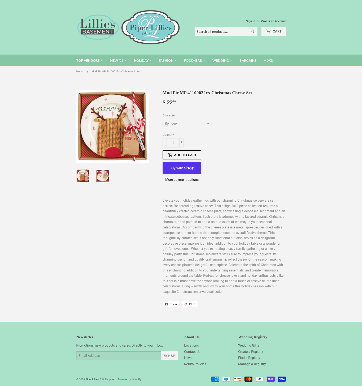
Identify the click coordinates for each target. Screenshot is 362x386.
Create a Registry (250, 352)
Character (169, 115)
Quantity (168, 134)
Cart (277, 31)
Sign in (250, 21)
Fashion (166, 60)
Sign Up (169, 355)
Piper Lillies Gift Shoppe (99, 379)
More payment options (182, 180)
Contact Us (192, 352)
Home (79, 71)
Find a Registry (249, 358)
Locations (191, 345)
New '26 (117, 60)
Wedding (221, 60)
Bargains (247, 60)
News (188, 358)
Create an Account (273, 21)
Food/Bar (193, 60)
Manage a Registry (252, 364)
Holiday (141, 60)
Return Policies (195, 364)
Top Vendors (88, 60)
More (268, 61)
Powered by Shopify (129, 379)
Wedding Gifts (248, 345)
